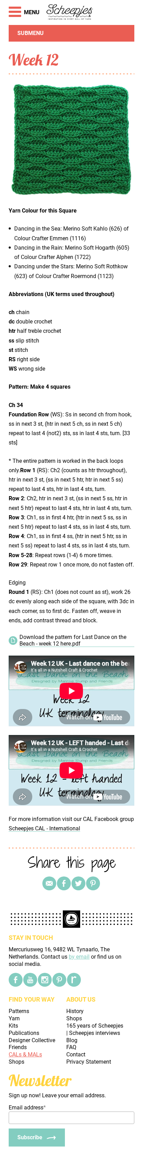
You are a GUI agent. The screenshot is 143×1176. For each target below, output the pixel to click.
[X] (78, 883)
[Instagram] (45, 980)
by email (79, 956)
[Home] (70, 12)
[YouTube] (30, 980)
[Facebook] (16, 980)
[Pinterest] (93, 883)
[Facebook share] (64, 883)
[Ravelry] (74, 980)
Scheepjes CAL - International (44, 828)
